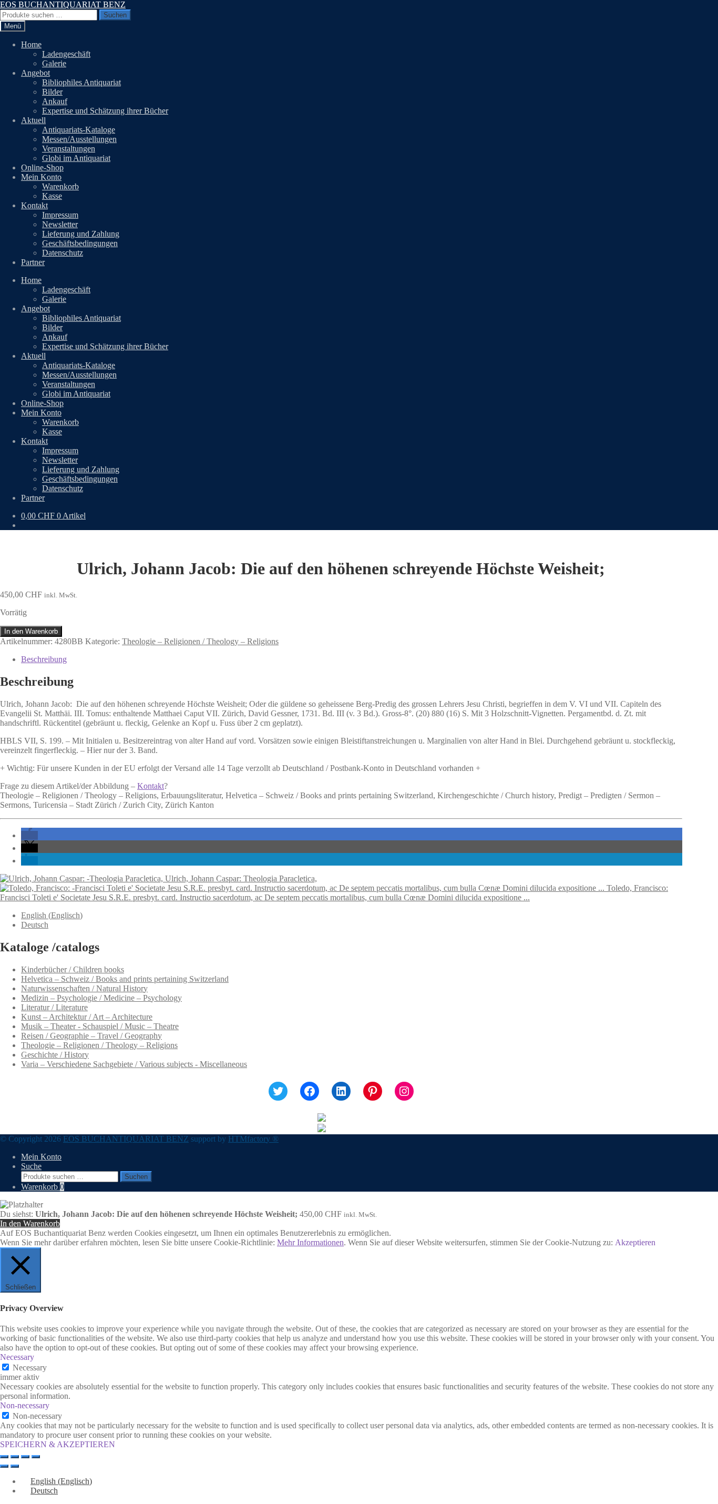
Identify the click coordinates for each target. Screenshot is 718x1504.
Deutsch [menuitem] (34, 924)
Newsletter (60, 224)
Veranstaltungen (68, 148)
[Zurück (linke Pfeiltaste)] (4, 1466)
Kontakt (34, 205)
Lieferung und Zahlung (80, 233)
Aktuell (33, 120)
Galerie (54, 63)
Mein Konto (41, 176)
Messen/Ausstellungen (79, 139)
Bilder (52, 91)
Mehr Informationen (310, 1242)
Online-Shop (42, 167)
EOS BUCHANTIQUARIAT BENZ (63, 4)
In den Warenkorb (31, 631)
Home (31, 44)
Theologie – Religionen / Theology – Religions (200, 641)
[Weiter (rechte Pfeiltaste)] (15, 1466)
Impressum (60, 214)
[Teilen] (25, 1456)
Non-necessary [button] (24, 1405)
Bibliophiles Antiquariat (81, 82)
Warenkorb (60, 186)
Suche (31, 1166)
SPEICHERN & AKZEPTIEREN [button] (57, 1444)
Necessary (30, 1367)
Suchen (115, 15)
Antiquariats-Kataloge (78, 129)
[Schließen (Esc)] (36, 1456)
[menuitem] (52, 915)
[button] (29, 835)
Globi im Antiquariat (76, 158)
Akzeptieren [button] (635, 1242)
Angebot (35, 72)
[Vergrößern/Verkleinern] (4, 1456)
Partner (33, 262)
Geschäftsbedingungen (80, 243)
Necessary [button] (17, 1357)
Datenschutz (62, 252)
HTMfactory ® (253, 1138)
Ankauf (54, 101)
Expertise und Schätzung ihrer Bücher (105, 110)
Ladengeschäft (66, 53)
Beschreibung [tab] (44, 659)
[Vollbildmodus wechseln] (15, 1456)
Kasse (52, 195)
